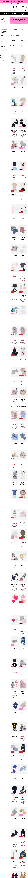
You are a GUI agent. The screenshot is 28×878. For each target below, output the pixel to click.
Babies (15, 27)
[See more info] (14, 73)
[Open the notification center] (20, 7)
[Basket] (26, 7)
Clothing (19, 27)
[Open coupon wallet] (13, 7)
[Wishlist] (23, 7)
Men (7, 7)
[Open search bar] (25, 10)
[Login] (17, 7)
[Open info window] (27, 1)
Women (3, 7)
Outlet (5, 3)
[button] (16, 29)
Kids (10, 7)
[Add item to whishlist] (16, 56)
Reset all (21, 50)
